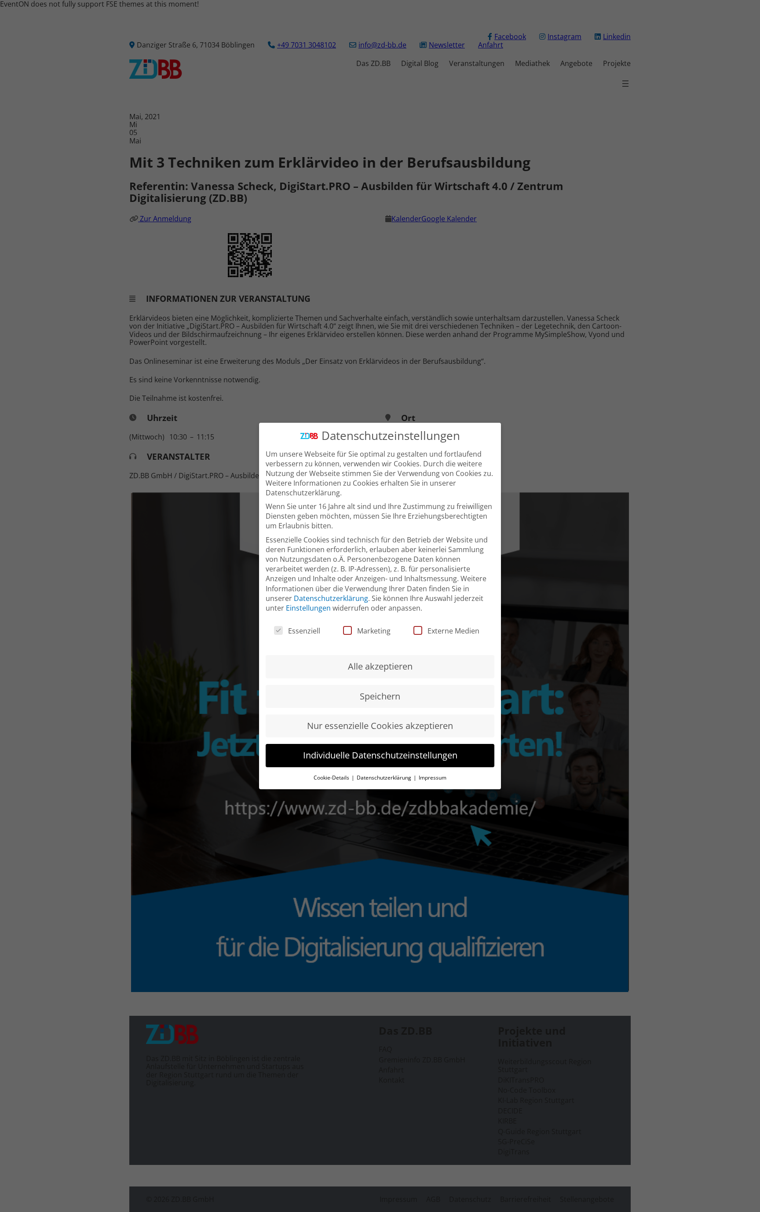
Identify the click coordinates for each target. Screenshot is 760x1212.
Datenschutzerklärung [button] (385, 777)
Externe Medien (453, 631)
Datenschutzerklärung (331, 598)
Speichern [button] (380, 696)
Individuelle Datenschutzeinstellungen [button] (380, 755)
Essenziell (304, 631)
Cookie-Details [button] (332, 777)
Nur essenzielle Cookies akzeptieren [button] (380, 726)
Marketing (374, 631)
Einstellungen (308, 608)
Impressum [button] (432, 777)
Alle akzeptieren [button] (380, 666)
